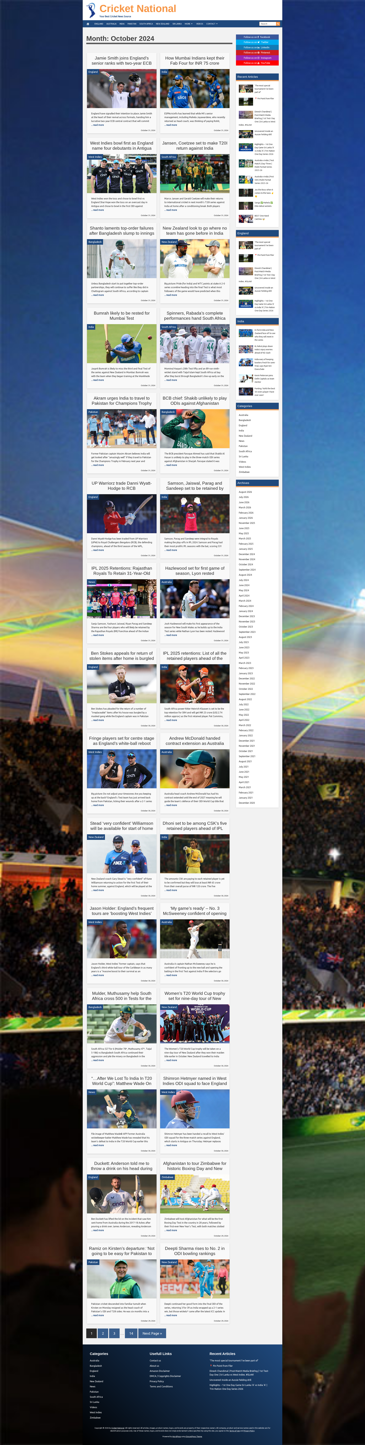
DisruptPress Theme (194, 1436)
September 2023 (247, 632)
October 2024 (246, 564)
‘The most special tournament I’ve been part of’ (234, 1360)
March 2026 (245, 507)
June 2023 (244, 647)
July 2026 (244, 497)
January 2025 (246, 549)
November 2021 (247, 746)
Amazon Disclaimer (160, 1371)
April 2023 (244, 657)
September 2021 (247, 756)
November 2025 (247, 523)
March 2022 (245, 725)
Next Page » (152, 1333)
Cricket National (138, 8)
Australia (111, 24)
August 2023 (245, 637)
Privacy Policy (157, 1381)
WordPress (176, 1436)
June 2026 (244, 502)
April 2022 (244, 720)
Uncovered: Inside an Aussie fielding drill (230, 1380)
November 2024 (247, 559)
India (122, 24)
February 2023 (246, 668)
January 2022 (246, 735)
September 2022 (247, 694)
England (99, 24)
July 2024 (244, 580)
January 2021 (246, 797)
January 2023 (246, 673)
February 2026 (246, 512)
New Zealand (162, 24)
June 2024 (244, 585)
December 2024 (247, 554)
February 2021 (246, 792)
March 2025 (245, 538)
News (91, 582)
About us (154, 1366)
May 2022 (244, 715)
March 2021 (245, 787)
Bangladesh (95, 241)
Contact (210, 24)
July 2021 (244, 766)
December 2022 (247, 678)
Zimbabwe (167, 1177)
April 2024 (244, 595)
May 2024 (244, 590)
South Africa (146, 24)
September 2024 (247, 569)
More (187, 24)
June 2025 (244, 528)
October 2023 (246, 626)
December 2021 (247, 740)
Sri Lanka (177, 24)
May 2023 (244, 652)
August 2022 (245, 699)
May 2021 (244, 777)
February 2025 (246, 543)
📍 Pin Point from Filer (221, 1366)
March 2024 (245, 600)
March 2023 (245, 663)
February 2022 (246, 730)
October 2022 (246, 689)
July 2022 (244, 704)
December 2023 (247, 616)
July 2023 (244, 642)
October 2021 (246, 751)
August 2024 (245, 575)
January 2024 (246, 611)
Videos (199, 24)
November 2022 (247, 683)
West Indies (95, 156)
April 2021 (244, 782)
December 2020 (247, 803)
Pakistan (132, 24)
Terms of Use (234, 1431)
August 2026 (245, 492)
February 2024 (246, 606)
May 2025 (244, 533)
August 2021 (245, 761)
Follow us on (257, 37)
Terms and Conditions (161, 1386)
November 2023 (247, 621)
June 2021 (244, 771)
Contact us (155, 1360)
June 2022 (244, 709)
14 (131, 1333)
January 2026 (246, 518)
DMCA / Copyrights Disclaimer (165, 1376)
